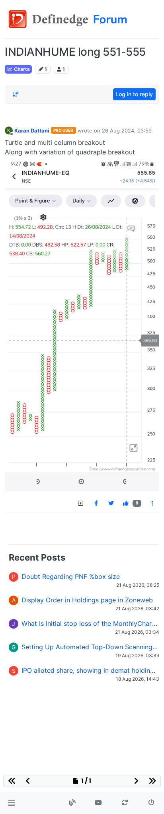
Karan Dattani (31, 130)
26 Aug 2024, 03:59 (127, 130)
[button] (11, 803)
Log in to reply (134, 94)
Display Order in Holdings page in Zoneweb (87, 600)
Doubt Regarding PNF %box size (70, 576)
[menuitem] (96, 503)
